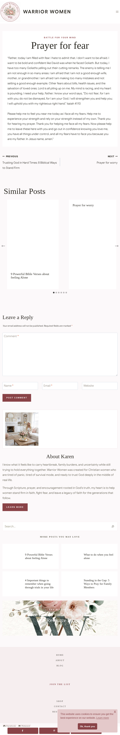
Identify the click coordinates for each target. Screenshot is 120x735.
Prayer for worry (107, 159)
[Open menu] (117, 11)
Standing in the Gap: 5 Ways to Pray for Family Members (98, 584)
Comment (11, 336)
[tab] (54, 292)
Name (8, 385)
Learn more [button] (102, 718)
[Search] (113, 526)
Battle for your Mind (60, 38)
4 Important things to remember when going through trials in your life (39, 584)
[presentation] (33, 234)
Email (48, 385)
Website (88, 385)
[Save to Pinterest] (54, 731)
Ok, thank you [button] (87, 726)
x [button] (115, 711)
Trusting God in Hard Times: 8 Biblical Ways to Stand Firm (29, 162)
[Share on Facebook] (23, 731)
